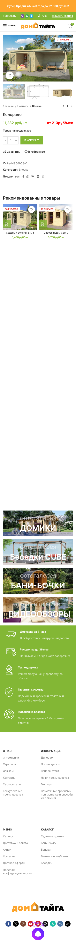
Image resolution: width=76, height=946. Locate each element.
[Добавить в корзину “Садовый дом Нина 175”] (7, 224)
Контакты (9, 777)
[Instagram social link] (23, 924)
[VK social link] (32, 176)
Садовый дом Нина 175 (20, 232)
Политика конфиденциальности (17, 871)
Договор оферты (14, 862)
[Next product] (71, 106)
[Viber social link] (43, 176)
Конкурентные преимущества (13, 792)
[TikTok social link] (68, 924)
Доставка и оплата (15, 843)
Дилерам (47, 757)
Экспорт (46, 784)
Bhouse (37, 106)
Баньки (45, 849)
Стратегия (10, 764)
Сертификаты (12, 784)
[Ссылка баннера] (38, 523)
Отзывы (8, 770)
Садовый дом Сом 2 (56, 232)
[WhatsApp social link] (27, 176)
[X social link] (16, 924)
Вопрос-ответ (50, 770)
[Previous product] (63, 106)
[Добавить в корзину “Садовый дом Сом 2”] (43, 224)
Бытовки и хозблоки (54, 856)
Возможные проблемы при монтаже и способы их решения (57, 794)
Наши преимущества (55, 777)
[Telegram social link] (38, 176)
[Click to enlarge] (10, 75)
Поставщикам (50, 764)
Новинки (23, 106)
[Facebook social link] (23, 176)
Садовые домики (52, 836)
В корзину (31, 140)
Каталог (8, 836)
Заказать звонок (62, 16)
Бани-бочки (48, 843)
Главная (8, 106)
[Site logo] (38, 25)
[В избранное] (31, 209)
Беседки (46, 862)
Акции (7, 849)
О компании (11, 757)
